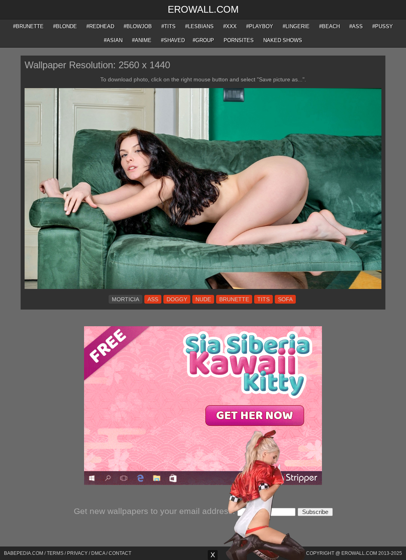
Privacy (77, 553)
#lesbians (199, 26)
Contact (120, 553)
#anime (141, 40)
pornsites (239, 40)
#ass (356, 26)
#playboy (259, 26)
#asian (113, 40)
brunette (234, 299)
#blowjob (138, 26)
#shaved (173, 40)
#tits (168, 26)
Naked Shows (282, 40)
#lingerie (296, 26)
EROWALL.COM (203, 9)
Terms (55, 553)
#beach (329, 26)
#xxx (230, 26)
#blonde (65, 26)
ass (152, 299)
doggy (177, 299)
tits (263, 299)
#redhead (100, 26)
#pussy (382, 26)
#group (203, 40)
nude (203, 299)
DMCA (98, 553)
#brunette (28, 26)
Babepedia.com (23, 553)
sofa (285, 299)
